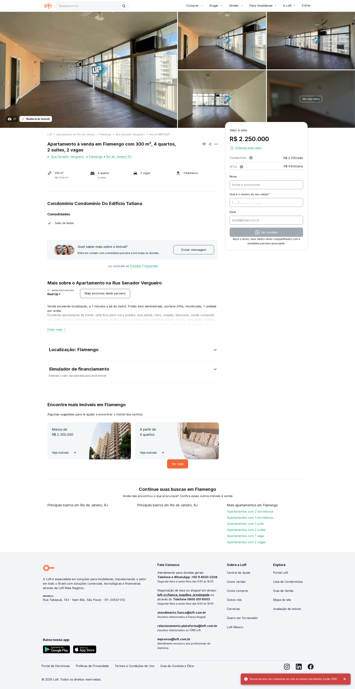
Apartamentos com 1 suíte (245, 524)
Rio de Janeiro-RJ (119, 156)
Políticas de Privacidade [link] (92, 666)
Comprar (192, 5)
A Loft (287, 5)
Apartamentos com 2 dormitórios (250, 511)
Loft (49, 134)
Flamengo (105, 134)
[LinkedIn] (299, 667)
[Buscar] (124, 6)
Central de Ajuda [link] (238, 572)
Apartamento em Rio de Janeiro (75, 134)
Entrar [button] (306, 5)
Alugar (214, 5)
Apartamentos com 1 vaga (245, 536)
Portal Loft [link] (280, 572)
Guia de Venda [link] (283, 591)
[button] (133, 350)
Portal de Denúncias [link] (55, 666)
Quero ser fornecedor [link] (242, 618)
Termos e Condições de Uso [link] (134, 666)
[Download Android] (56, 650)
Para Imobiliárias (261, 5)
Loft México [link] (235, 627)
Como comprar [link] (237, 591)
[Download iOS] (84, 650)
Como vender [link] (236, 582)
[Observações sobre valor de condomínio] (251, 158)
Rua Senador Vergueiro (130, 134)
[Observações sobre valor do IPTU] (241, 167)
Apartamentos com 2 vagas (246, 542)
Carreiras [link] (233, 609)
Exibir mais (54, 329)
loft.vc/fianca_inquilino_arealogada (183, 595)
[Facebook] (311, 667)
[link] (105, 293)
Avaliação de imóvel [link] (287, 609)
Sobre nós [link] (234, 600)
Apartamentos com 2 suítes (246, 530)
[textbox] (92, 5)
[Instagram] (287, 667)
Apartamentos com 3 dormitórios (250, 517)
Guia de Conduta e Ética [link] (177, 666)
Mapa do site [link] (282, 600)
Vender (234, 5)
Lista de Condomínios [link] (288, 582)
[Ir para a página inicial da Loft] (49, 6)
